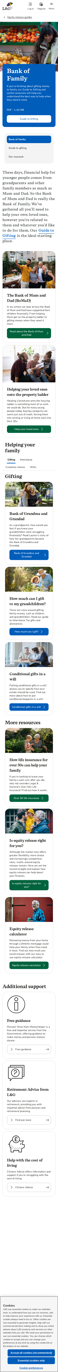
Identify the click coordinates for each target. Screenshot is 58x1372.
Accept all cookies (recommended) (31, 1353)
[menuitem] (31, 6)
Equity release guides (19, 17)
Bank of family (17, 139)
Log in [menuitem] (31, 8)
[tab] (11, 459)
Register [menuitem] (42, 8)
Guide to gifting (17, 148)
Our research (16, 156)
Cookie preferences (31, 1368)
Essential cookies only (31, 1360)
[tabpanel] (29, 725)
